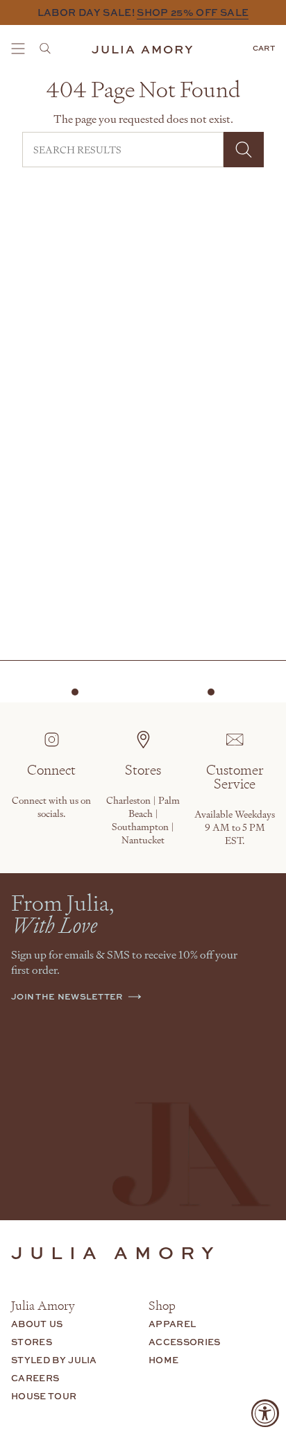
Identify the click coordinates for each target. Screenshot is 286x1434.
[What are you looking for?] (49, 48)
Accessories (185, 1341)
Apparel (172, 1323)
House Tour (43, 1396)
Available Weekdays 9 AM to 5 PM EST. (234, 827)
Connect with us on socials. (51, 806)
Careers (35, 1378)
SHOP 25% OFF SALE (193, 12)
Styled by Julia (54, 1359)
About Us (37, 1323)
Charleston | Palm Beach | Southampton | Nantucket (143, 819)
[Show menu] (18, 48)
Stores (31, 1341)
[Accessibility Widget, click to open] (265, 1413)
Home (163, 1359)
